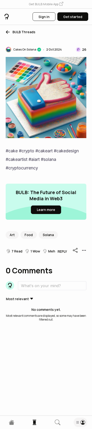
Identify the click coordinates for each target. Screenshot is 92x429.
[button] (46, 4)
